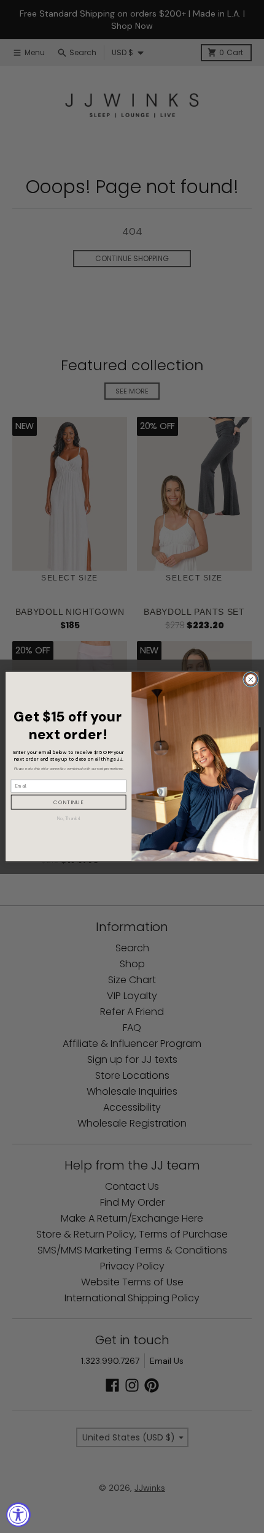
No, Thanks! (68, 818)
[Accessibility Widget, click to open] (18, 1514)
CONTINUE (68, 802)
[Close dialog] (250, 679)
